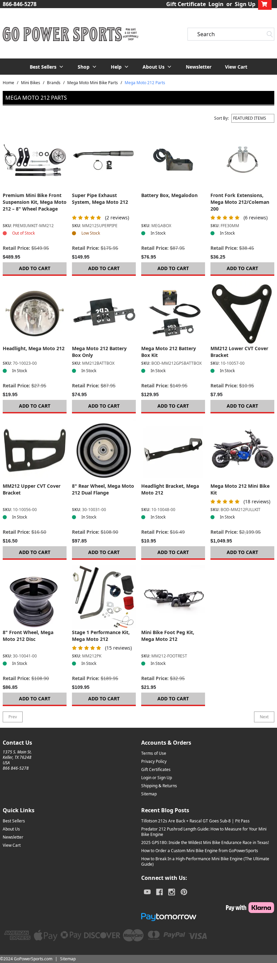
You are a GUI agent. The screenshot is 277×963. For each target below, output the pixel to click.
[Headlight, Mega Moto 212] (35, 313)
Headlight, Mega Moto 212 (34, 348)
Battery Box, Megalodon (169, 195)
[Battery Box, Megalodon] (173, 160)
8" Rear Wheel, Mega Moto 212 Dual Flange (103, 489)
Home (8, 83)
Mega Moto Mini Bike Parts (92, 83)
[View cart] (265, 4)
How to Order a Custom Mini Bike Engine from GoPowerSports (199, 850)
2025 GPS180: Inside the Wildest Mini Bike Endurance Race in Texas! (205, 842)
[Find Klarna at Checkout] (207, 907)
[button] (47, 66)
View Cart (236, 67)
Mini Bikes (30, 83)
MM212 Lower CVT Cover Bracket (239, 351)
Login (216, 4)
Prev (12, 717)
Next (264, 717)
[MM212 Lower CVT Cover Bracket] (242, 313)
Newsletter (198, 67)
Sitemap (149, 794)
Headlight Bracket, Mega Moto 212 (170, 489)
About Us (11, 829)
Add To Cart (34, 268)
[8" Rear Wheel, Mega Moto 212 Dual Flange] (104, 451)
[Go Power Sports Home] (69, 34)
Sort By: (221, 118)
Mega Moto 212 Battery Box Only (99, 351)
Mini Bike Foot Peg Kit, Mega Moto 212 (167, 635)
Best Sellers (14, 821)
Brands (53, 83)
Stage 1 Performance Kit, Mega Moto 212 (101, 635)
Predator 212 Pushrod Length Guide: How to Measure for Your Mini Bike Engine (204, 831)
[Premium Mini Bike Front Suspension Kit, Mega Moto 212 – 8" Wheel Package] (35, 160)
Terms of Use (153, 753)
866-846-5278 (19, 4)
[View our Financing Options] (207, 917)
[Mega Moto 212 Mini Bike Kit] (242, 451)
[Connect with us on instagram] (172, 892)
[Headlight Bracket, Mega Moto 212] (173, 451)
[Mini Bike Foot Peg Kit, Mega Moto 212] (173, 597)
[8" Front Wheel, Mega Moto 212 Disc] (35, 597)
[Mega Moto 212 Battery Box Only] (104, 313)
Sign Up (245, 4)
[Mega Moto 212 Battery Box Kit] (173, 313)
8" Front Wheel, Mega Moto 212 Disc (28, 635)
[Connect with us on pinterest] (184, 892)
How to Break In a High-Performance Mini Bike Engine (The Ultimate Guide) (205, 861)
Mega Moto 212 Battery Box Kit (168, 351)
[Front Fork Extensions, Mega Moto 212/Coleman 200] (242, 160)
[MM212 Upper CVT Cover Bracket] (35, 451)
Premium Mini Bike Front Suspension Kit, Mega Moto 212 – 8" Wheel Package (35, 202)
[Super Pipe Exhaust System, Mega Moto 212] (104, 160)
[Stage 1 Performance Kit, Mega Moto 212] (104, 597)
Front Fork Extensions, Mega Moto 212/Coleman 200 (239, 202)
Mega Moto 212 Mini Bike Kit (240, 489)
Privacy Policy (154, 761)
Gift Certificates (156, 769)
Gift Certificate (186, 4)
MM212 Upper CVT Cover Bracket (31, 489)
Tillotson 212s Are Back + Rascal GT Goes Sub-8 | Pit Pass (195, 821)
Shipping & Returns (159, 786)
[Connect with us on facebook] (159, 892)
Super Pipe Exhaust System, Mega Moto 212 (100, 198)
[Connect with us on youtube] (147, 892)
